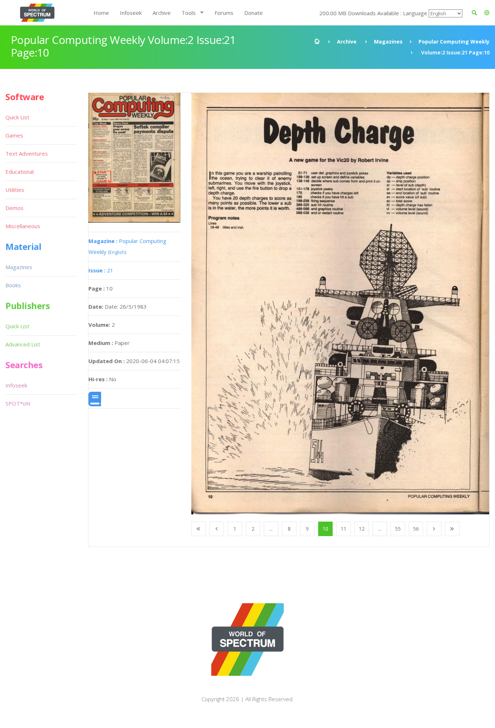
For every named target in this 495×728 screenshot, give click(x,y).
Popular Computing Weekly (454, 41)
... (271, 528)
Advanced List (22, 344)
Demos (14, 207)
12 (362, 528)
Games (14, 135)
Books (13, 285)
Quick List (17, 117)
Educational (19, 171)
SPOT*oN (17, 403)
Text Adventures (26, 153)
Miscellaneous (22, 226)
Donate (253, 12)
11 (343, 528)
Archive (162, 12)
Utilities (14, 189)
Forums (224, 12)
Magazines (388, 41)
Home (101, 12)
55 (398, 528)
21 (100, 270)
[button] (487, 12)
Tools (189, 12)
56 (416, 528)
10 (325, 528)
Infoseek (131, 12)
